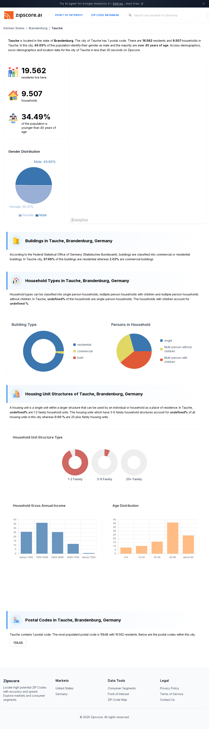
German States (13, 28)
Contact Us (167, 699)
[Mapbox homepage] (79, 220)
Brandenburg (38, 28)
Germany (62, 694)
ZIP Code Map (117, 699)
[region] (137, 142)
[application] (33, 188)
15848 (18, 643)
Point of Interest (69, 15)
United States (64, 688)
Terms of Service (171, 694)
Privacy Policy (169, 688)
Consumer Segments (122, 688)
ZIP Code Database (105, 15)
